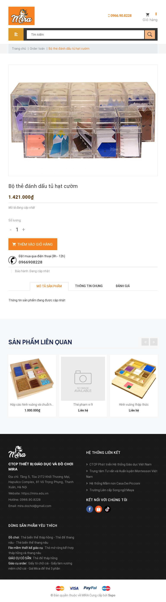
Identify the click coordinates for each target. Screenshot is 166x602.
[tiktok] (107, 509)
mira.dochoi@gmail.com (34, 506)
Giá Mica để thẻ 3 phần (44, 568)
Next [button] (154, 342)
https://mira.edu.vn (34, 493)
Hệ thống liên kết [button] (103, 453)
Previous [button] (145, 342)
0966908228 (30, 262)
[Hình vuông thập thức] (134, 379)
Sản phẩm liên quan (40, 342)
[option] (32, 388)
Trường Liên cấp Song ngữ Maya (111, 490)
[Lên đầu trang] (160, 576)
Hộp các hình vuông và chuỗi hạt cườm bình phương (45, 404)
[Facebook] (89, 509)
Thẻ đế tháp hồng (45, 558)
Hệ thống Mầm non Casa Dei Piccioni (114, 483)
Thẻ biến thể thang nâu (32, 542)
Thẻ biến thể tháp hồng (37, 537)
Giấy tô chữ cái (38, 563)
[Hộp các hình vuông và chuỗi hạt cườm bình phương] (32, 379)
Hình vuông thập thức (134, 404)
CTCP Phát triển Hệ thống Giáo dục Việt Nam (120, 464)
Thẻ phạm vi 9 (83, 404)
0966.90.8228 (121, 16)
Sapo (111, 595)
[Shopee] (98, 509)
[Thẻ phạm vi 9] (83, 379)
